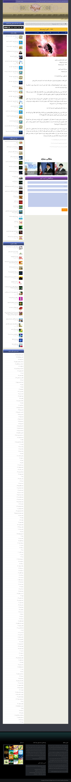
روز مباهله (22, 547)
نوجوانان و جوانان (21, 703)
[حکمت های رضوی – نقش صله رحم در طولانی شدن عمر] (61, 168)
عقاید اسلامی (21, 602)
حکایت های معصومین (20, 511)
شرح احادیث (21, 575)
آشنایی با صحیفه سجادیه (20, 354)
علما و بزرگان (21, 605)
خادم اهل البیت (63, 32)
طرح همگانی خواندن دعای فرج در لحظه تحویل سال (12, 324)
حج (22, 476)
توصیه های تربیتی (21, 471)
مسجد (22, 671)
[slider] (6, 27)
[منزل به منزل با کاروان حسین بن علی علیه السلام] (21, 187)
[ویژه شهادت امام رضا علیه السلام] (21, 172)
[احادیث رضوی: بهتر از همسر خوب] (21, 122)
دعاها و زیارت (21, 538)
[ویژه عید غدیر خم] (21, 207)
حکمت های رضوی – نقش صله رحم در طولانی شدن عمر (61, 172)
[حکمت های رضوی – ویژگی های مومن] (21, 92)
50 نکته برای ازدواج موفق (14, 281)
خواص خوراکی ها (21, 524)
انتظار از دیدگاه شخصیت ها (19, 442)
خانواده (14, 15)
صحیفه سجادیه (21, 591)
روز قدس (22, 545)
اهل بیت (22, 444)
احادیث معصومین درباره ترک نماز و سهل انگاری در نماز (11, 293)
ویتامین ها (22, 712)
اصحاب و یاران (21, 393)
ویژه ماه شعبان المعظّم (15, 339)
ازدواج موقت (21, 389)
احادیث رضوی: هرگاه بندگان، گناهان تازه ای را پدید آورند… (11, 126)
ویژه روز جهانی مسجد (15, 176)
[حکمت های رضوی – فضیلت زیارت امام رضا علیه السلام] (21, 62)
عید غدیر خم (21, 611)
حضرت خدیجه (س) (20, 488)
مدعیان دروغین (21, 664)
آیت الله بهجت (21, 359)
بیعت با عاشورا (16, 201)
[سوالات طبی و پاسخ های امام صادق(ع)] (21, 303)
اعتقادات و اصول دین (20, 400)
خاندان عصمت (21, 515)
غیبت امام (22, 618)
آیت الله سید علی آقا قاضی (19, 364)
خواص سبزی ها (21, 527)
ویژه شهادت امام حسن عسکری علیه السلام (12, 146)
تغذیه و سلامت (21, 469)
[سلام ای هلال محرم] (21, 182)
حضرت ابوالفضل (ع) (20, 485)
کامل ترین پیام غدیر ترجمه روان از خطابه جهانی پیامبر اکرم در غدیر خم (11, 211)
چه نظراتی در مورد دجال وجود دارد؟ (13, 297)
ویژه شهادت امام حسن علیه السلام (13, 166)
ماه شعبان (22, 655)
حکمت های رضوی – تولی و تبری (13, 66)
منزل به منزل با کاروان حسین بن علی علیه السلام (11, 186)
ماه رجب (22, 651)
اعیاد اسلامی (21, 405)
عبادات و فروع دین (20, 600)
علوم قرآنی (22, 609)
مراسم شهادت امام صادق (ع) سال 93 (13, 272)
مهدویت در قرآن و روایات (20, 692)
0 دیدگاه (42, 32)
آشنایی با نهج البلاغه (20, 357)
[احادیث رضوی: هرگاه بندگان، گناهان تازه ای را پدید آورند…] (21, 127)
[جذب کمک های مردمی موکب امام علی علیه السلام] (21, 278)
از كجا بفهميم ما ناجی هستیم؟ (14, 56)
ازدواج (22, 384)
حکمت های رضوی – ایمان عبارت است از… (12, 101)
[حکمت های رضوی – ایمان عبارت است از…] (21, 102)
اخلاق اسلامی (21, 375)
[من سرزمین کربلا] (21, 197)
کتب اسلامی (21, 634)
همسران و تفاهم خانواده (20, 706)
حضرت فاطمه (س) (20, 497)
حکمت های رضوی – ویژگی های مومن (13, 91)
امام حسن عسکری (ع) (20, 412)
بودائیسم (22, 453)
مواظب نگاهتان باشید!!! (15, 344)
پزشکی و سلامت (64, 19)
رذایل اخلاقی (21, 540)
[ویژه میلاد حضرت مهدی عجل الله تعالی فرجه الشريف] (21, 232)
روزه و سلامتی (21, 552)
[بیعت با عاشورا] (21, 202)
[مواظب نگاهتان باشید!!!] (21, 345)
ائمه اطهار (55, 15)
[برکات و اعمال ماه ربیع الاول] (21, 158)
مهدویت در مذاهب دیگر (20, 694)
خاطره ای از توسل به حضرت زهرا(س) (13, 251)
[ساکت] (9, 27)
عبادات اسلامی (21, 598)
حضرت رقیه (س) (21, 490)
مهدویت (49, 15)
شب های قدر (21, 570)
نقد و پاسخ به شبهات (20, 699)
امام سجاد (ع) (21, 421)
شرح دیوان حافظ (21, 579)
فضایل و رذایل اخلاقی (20, 623)
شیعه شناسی (21, 589)
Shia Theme (66, 780)
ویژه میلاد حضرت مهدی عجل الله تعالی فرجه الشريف (12, 232)
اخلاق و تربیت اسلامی (28, 15)
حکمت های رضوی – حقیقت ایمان (13, 96)
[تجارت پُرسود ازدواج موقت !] (21, 258)
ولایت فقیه (21, 710)
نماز (22, 701)
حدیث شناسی (21, 483)
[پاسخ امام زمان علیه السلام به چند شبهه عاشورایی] (21, 192)
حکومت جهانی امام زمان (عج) (19, 513)
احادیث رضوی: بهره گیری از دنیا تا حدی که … (12, 116)
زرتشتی (22, 554)
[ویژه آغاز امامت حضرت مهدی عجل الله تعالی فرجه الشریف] (21, 142)
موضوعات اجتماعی (21, 696)
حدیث (44, 15)
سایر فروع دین (21, 561)
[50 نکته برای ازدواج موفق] (21, 283)
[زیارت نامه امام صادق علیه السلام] (21, 268)
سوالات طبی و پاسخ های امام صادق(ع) (13, 302)
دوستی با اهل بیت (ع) (15, 86)
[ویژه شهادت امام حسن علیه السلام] (21, 167)
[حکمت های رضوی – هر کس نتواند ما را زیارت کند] (21, 72)
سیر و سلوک (21, 568)
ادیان (22, 380)
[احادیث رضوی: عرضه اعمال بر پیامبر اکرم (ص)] (21, 112)
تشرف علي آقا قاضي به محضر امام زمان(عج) (12, 319)
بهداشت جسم (21, 446)
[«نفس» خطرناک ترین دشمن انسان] (21, 308)
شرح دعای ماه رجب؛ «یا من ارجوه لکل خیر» (12, 51)
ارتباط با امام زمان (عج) (20, 382)
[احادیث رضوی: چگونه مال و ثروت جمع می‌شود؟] (21, 132)
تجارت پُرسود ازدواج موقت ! (14, 256)
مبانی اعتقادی (21, 660)
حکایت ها (20, 15)
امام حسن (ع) (21, 410)
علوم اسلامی (21, 607)
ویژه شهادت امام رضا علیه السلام (13, 171)
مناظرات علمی (21, 683)
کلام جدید (22, 641)
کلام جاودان (61, 15)
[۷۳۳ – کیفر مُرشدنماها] (46, 46)
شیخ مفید (22, 586)
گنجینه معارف (21, 648)
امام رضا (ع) (21, 416)
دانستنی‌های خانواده (20, 533)
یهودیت (22, 722)
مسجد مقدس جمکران (20, 673)
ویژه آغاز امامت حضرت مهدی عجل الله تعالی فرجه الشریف (11, 142)
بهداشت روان (21, 449)
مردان (22, 669)
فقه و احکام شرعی (21, 628)
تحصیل (22, 460)
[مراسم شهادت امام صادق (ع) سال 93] (21, 273)
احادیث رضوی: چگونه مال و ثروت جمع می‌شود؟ (12, 131)
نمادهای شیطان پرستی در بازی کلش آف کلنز (12, 246)
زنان (22, 556)
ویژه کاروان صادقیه (20, 717)
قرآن (22, 630)
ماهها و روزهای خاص (20, 657)
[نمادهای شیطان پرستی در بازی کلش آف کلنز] (21, 248)
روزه (22, 550)
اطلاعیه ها (21, 398)
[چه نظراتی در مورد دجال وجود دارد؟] (21, 298)
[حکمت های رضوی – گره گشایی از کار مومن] (46, 168)
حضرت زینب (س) (21, 492)
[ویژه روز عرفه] (21, 227)
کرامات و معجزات (21, 637)
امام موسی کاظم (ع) (20, 432)
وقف (22, 708)
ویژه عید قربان (16, 221)
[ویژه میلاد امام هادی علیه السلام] (21, 217)
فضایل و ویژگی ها (21, 625)
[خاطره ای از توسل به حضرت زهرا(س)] (21, 253)
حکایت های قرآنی (21, 508)
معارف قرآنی (21, 678)
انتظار (22, 439)
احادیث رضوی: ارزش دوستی (14, 106)
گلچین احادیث (21, 646)
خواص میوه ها (21, 529)
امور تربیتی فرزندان (20, 437)
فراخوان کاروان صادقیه (42, 1)
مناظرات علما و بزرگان (20, 680)
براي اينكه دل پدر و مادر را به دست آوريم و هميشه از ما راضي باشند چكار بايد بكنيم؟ (11, 262)
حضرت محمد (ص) (20, 499)
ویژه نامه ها (21, 719)
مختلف (22, 662)
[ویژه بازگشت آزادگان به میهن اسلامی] (21, 153)
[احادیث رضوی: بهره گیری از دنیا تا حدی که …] (21, 117)
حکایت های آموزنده (20, 506)
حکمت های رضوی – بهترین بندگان (13, 81)
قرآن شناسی (21, 632)
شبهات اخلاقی (21, 572)
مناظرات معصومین (21, 685)
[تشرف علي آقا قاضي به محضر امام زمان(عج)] (21, 320)
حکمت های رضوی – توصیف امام (13, 76)
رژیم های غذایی (21, 543)
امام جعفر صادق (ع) (20, 407)
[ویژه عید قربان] (21, 222)
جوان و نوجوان (21, 474)
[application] (13, 27)
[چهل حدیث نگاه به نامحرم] (21, 330)
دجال (22, 536)
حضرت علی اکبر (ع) (20, 494)
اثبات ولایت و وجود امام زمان (19, 368)
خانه (60, 1)
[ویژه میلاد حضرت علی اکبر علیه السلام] (21, 238)
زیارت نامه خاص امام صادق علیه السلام (51, 1)
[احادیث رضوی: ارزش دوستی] (21, 107)
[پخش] (21, 27)
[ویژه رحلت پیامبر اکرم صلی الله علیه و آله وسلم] (21, 162)
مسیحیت (22, 676)
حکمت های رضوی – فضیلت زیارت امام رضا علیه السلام (11, 62)
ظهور (22, 595)
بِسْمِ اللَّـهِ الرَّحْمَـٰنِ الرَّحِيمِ (65, 1)
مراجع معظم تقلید (21, 667)
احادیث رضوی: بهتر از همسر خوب (13, 121)
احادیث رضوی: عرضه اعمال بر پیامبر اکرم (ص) (12, 111)
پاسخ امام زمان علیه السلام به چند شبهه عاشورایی (11, 191)
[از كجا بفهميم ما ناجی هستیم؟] (21, 57)
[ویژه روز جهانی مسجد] (21, 177)
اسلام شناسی (37, 15)
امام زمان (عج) (21, 419)
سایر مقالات (21, 563)
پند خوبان (22, 458)
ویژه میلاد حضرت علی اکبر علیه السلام (13, 236)
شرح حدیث (54, 32)
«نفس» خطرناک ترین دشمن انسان (13, 307)
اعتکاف (22, 403)
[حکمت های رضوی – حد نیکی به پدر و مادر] (31, 168)
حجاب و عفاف (21, 478)
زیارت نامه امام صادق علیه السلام (13, 267)
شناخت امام (21, 582)
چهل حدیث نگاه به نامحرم (14, 329)
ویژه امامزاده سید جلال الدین (19, 715)
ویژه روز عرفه (16, 226)
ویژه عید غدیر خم (15, 206)
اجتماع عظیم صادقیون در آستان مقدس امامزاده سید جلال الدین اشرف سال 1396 (11, 287)
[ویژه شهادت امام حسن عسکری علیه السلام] (21, 148)
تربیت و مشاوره (21, 465)
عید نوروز (22, 616)
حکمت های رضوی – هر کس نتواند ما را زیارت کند (11, 71)
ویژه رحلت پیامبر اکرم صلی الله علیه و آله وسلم (12, 161)
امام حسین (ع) (21, 414)
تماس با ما (38, 1)
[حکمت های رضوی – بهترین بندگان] (21, 82)
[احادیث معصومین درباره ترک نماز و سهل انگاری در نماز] (21, 293)
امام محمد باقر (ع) (21, 428)
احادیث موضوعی (21, 370)
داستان (22, 531)
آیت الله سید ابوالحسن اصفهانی (19, 361)
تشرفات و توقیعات (21, 467)
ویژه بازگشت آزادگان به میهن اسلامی (13, 151)
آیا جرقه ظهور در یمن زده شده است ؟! (13, 334)
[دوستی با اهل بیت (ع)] (21, 87)
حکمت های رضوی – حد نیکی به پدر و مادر (31, 172)
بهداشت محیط (21, 451)
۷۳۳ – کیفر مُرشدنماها (46, 29)
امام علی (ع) (21, 423)
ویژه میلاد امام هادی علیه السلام (13, 216)
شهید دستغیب (21, 584)
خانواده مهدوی (21, 522)
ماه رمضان (21, 653)
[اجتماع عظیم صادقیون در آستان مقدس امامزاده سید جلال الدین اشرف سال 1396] (21, 288)
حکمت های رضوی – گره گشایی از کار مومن (46, 172)
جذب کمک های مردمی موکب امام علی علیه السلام (11, 276)
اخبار (22, 373)
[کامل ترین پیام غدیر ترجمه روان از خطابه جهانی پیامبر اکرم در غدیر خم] (21, 212)
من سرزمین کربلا (15, 196)
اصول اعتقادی (21, 396)
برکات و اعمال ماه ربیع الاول (14, 156)
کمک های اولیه (21, 644)
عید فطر (22, 614)
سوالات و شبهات (21, 566)
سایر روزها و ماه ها (20, 559)
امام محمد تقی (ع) (20, 430)
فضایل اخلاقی (21, 621)
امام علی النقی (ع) (21, 426)
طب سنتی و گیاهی (20, 593)
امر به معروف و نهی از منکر (19, 435)
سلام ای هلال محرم (15, 181)
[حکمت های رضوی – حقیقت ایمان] (21, 97)
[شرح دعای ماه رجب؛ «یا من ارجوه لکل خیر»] (21, 52)
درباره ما (58, 1)
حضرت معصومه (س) (20, 501)
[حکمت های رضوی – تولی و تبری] (21, 67)
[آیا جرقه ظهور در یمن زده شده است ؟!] (21, 335)
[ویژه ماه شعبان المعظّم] (21, 340)
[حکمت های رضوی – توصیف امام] (21, 77)
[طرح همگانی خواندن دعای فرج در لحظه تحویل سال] (21, 325)
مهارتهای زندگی (21, 687)
